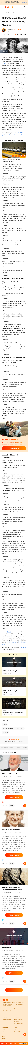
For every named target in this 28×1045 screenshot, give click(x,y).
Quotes (5, 724)
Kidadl (3, 13)
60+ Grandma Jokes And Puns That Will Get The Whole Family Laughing (11, 2)
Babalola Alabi (7, 832)
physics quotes (11, 642)
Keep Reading (15, 797)
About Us (16, 1017)
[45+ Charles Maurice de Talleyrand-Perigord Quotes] (14, 876)
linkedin (4, 1036)
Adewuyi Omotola (8, 950)
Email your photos (14, 448)
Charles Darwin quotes (16, 135)
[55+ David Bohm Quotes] (14, 818)
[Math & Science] (3, 860)
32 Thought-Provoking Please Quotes (14, 671)
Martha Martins (17, 29)
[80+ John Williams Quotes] (14, 762)
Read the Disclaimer (8, 747)
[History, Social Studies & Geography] (3, 920)
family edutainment (19, 1023)
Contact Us (4, 1017)
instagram (4, 1034)
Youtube (4, 1038)
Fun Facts (8, 13)
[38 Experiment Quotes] (14, 936)
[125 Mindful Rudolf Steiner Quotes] (14, 705)
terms (15, 1029)
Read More (24, 2)
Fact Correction (23, 747)
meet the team (18, 1019)
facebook (4, 1029)
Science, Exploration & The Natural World (13, 728)
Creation (23, 647)
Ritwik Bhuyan (7, 892)
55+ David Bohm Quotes (11, 830)
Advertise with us (6, 1019)
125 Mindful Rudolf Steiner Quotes (13, 712)
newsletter (16, 1021)
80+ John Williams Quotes (11, 774)
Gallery (5, 51)
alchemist (5, 63)
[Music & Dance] (3, 802)
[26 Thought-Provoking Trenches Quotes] (14, 683)
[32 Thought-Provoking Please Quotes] (14, 663)
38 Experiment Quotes (10, 947)
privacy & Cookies (18, 1031)
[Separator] (24, 1034)
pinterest (4, 1031)
